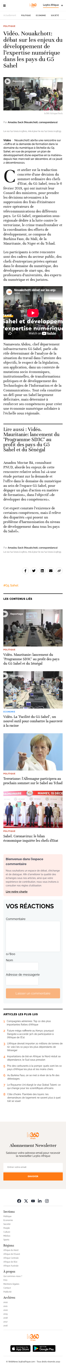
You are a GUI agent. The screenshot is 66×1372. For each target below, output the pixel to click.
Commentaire (16, 919)
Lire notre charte (17, 891)
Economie (41, 15)
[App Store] (20, 1348)
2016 (5, 1325)
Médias (6, 1236)
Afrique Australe (10, 1266)
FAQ (5, 1280)
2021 (5, 1306)
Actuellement (9, 15)
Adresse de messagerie (23, 974)
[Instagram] (47, 1201)
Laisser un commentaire (33, 993)
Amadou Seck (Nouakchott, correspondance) (33, 122)
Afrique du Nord (10, 1250)
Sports (6, 1240)
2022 (5, 1302)
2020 (5, 1310)
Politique (26, 15)
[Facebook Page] (19, 1201)
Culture (6, 1232)
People (6, 1228)
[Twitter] (26, 1201)
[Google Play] (44, 1348)
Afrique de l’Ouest (11, 1254)
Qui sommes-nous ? (12, 1276)
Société (55, 15)
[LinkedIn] (40, 1201)
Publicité (7, 1292)
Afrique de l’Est (10, 1262)
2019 (5, 1314)
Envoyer (33, 1176)
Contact (7, 1288)
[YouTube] (33, 1201)
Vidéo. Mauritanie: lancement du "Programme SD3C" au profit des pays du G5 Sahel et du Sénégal (31, 439)
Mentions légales (11, 1284)
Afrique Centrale (11, 1258)
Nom (9, 960)
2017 (5, 1322)
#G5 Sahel (10, 585)
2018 (5, 1318)
